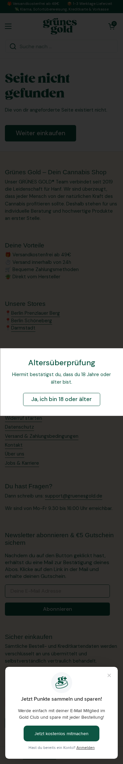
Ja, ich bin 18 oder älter (61, 399)
